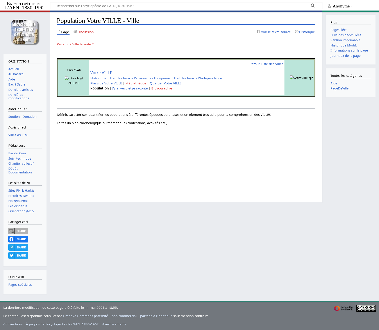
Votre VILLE (101, 72)
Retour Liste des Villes (266, 64)
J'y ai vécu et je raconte (130, 88)
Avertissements (114, 324)
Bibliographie (161, 88)
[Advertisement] (188, 161)
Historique (98, 78)
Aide (334, 83)
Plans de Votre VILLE (106, 83)
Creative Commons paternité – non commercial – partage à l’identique (117, 316)
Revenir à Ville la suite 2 (75, 44)
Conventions (13, 324)
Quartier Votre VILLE (165, 83)
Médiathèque (135, 83)
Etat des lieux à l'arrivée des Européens (140, 78)
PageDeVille (340, 88)
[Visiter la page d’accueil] (25, 32)
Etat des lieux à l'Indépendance (198, 78)
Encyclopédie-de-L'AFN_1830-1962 (25, 6)
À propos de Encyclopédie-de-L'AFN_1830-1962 (62, 324)
